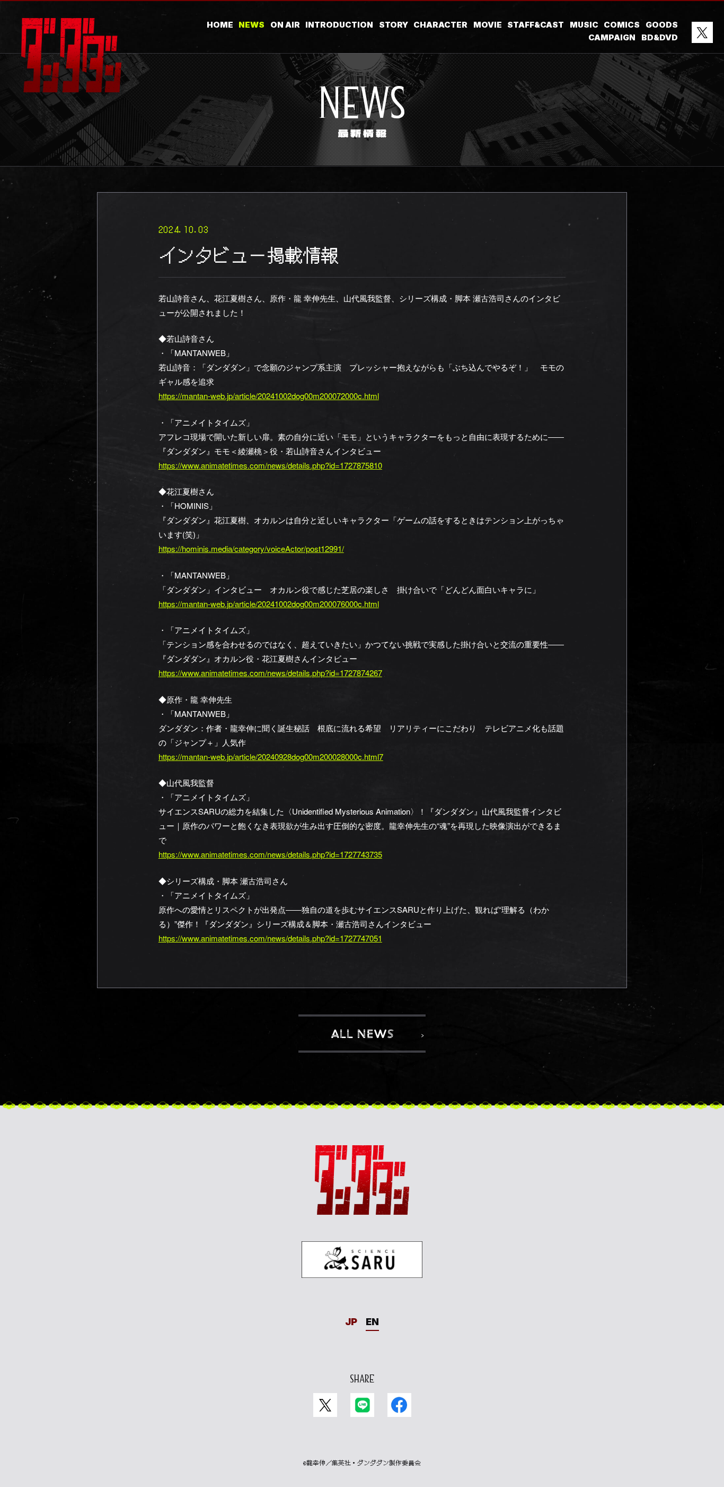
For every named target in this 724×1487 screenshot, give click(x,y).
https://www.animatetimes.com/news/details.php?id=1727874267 (270, 672)
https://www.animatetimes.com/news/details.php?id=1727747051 (270, 938)
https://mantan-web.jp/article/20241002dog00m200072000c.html (268, 395)
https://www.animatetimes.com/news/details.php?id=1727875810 (270, 465)
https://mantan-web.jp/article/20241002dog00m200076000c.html (268, 603)
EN (372, 1321)
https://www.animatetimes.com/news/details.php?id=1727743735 (270, 854)
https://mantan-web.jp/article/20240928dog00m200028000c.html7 (270, 756)
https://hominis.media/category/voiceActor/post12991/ (251, 548)
